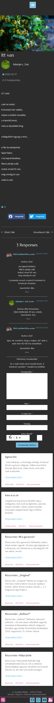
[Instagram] (38, 700)
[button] (33, 5)
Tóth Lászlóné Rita (21, 254)
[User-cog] (50, 700)
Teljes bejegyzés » (14, 477)
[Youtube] (44, 700)
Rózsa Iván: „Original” (18, 575)
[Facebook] (32, 700)
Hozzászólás (27, 372)
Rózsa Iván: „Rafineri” (18, 614)
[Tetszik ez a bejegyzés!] (2, 207)
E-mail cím (27, 414)
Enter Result (27, 434)
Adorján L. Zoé (21, 301)
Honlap (27, 424)
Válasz (27, 292)
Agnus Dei (10, 457)
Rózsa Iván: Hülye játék (18, 655)
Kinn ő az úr (12, 495)
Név (27, 404)
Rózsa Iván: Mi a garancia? (20, 537)
